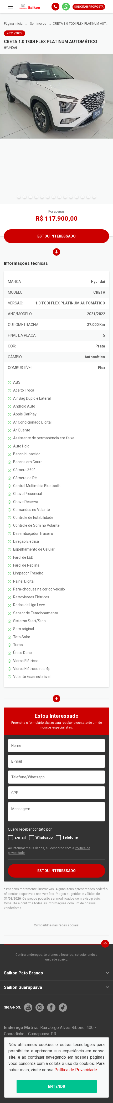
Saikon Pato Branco (23, 972)
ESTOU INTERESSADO (56, 871)
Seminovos (38, 23)
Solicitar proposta (89, 6)
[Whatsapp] (66, 6)
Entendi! (56, 1086)
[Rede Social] (28, 1007)
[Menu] (10, 6)
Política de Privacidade (75, 1069)
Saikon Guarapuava (23, 987)
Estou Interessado (56, 236)
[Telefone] (55, 6)
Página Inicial (13, 23)
